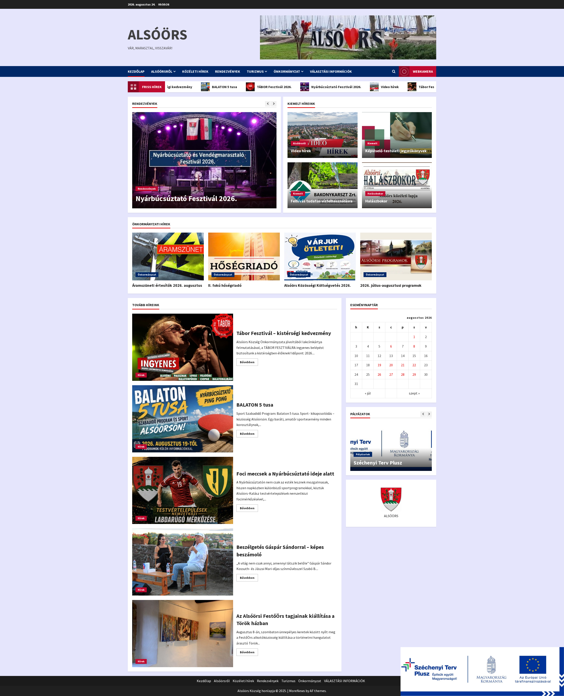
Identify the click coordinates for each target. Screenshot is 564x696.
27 (391, 374)
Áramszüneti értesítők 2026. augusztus (167, 285)
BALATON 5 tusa (200, 87)
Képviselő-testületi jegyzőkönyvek (396, 150)
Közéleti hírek (195, 71)
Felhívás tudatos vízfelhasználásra (321, 201)
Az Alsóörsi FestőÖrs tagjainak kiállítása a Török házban (182, 633)
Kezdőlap (136, 71)
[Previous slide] (268, 104)
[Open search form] (393, 71)
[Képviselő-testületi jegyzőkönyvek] (397, 135)
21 (402, 365)
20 (391, 365)
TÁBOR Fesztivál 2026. (250, 87)
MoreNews (297, 691)
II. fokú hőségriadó (224, 285)
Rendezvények (227, 71)
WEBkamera (423, 71)
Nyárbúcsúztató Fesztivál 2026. (312, 87)
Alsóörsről (161, 71)
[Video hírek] (323, 135)
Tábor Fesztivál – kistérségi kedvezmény (427, 87)
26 (379, 374)
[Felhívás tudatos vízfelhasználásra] (323, 185)
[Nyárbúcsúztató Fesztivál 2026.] (204, 160)
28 (402, 374)
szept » (414, 393)
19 (379, 365)
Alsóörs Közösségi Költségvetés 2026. (317, 285)
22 (414, 365)
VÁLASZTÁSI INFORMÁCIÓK (331, 71)
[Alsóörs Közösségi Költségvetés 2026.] (320, 256)
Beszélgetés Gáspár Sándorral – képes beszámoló (182, 562)
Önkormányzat (287, 71)
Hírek (141, 375)
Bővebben (249, 363)
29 (414, 374)
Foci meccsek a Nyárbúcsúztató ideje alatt (182, 490)
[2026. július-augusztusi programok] (396, 256)
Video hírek (366, 87)
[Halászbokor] (397, 185)
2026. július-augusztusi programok (390, 285)
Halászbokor (375, 193)
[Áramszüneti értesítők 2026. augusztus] (168, 256)
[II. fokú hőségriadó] (244, 256)
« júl (368, 393)
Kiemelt (372, 143)
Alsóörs (157, 34)
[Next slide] (273, 104)
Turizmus (255, 71)
